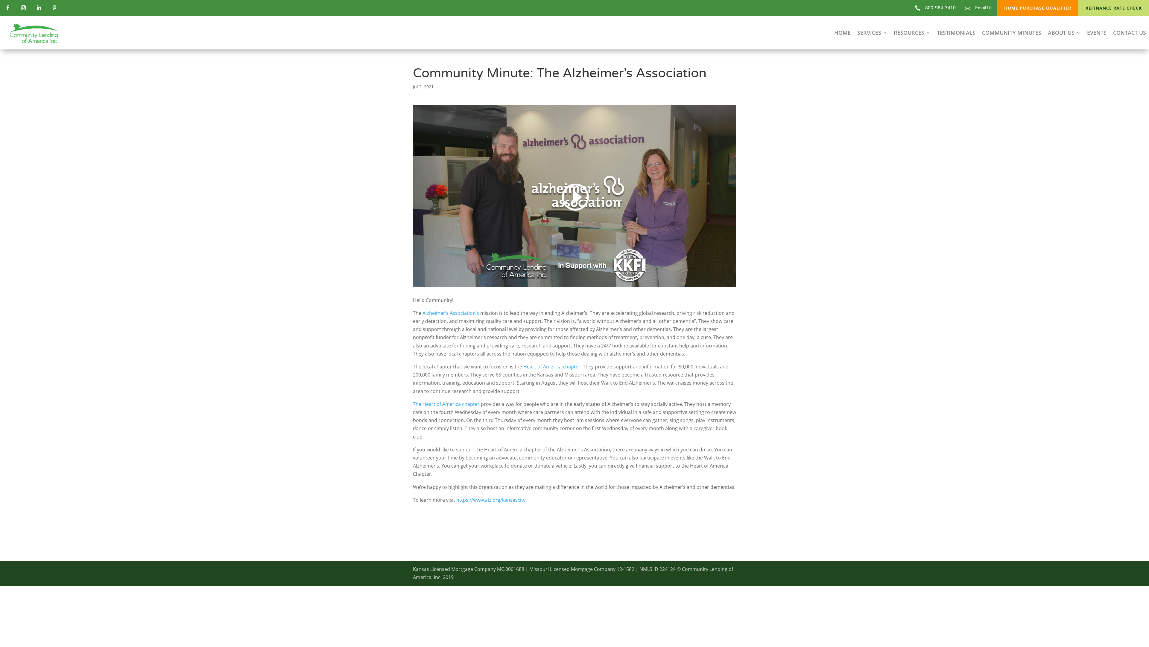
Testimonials (956, 33)
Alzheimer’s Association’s (450, 313)
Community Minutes (1011, 33)
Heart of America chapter (551, 366)
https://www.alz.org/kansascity (490, 500)
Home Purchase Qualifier (1037, 8)
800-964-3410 (940, 7)
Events (1097, 33)
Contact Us (1129, 33)
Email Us (984, 7)
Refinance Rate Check (1114, 8)
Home (842, 33)
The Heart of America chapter (446, 404)
